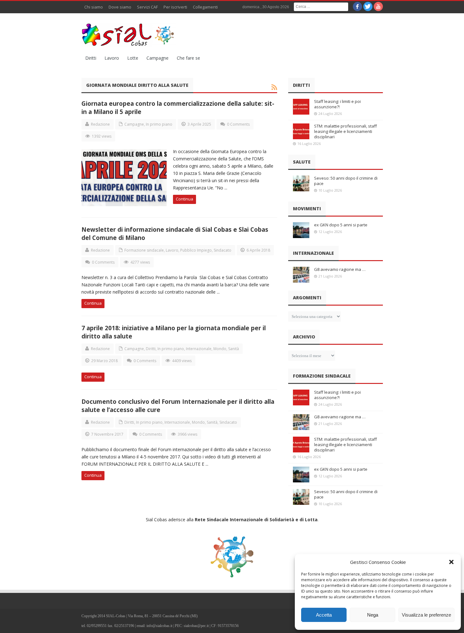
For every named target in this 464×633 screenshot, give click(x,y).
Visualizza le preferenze (426, 615)
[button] (451, 562)
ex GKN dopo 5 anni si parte (340, 225)
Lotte (132, 58)
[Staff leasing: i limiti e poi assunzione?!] (301, 107)
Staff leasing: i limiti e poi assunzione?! (337, 104)
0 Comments (238, 124)
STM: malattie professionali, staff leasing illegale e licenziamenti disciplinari (345, 131)
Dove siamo (120, 7)
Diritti (90, 58)
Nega (372, 615)
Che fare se (188, 58)
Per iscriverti (175, 7)
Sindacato (222, 250)
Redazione (100, 124)
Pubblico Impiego (196, 250)
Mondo (219, 348)
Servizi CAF (147, 7)
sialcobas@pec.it (196, 626)
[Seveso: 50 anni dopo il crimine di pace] (301, 183)
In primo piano (159, 124)
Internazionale (198, 348)
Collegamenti (205, 7)
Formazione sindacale (144, 250)
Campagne (157, 58)
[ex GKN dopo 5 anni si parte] (301, 230)
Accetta (324, 615)
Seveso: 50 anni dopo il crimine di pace (346, 180)
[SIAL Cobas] (128, 35)
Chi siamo (93, 7)
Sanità (233, 348)
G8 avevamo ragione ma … (340, 269)
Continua (184, 199)
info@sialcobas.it (159, 626)
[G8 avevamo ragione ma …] (301, 275)
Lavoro (111, 58)
